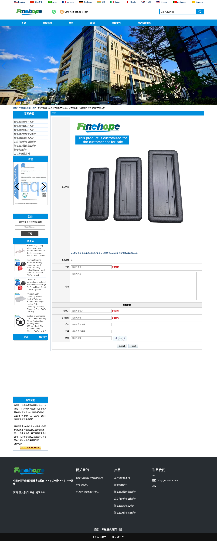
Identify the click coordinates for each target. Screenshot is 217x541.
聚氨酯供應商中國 (112, 529)
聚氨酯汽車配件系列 (24, 126)
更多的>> (43, 337)
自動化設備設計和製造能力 (89, 477)
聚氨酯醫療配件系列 (27, 108)
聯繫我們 (116, 23)
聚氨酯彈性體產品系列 (25, 145)
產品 (71, 23)
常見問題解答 (144, 23)
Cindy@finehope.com (76, 11)
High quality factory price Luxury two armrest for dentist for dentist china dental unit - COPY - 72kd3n (36, 246)
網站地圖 (40, 492)
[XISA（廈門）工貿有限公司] (29, 11)
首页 (15, 108)
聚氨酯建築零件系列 (24, 122)
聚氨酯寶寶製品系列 (24, 137)
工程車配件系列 (22, 153)
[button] (106, 102)
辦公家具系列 (20, 149)
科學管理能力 (82, 484)
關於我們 (47, 23)
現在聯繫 (30, 448)
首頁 (23, 23)
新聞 (92, 23)
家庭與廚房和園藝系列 (25, 141)
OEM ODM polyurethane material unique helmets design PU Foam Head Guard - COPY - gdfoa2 (36, 280)
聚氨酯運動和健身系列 (25, 133)
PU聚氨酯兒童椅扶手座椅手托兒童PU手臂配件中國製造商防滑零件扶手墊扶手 (104, 253)
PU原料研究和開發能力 (87, 491)
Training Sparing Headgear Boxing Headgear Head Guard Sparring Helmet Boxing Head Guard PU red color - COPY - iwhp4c (36, 263)
